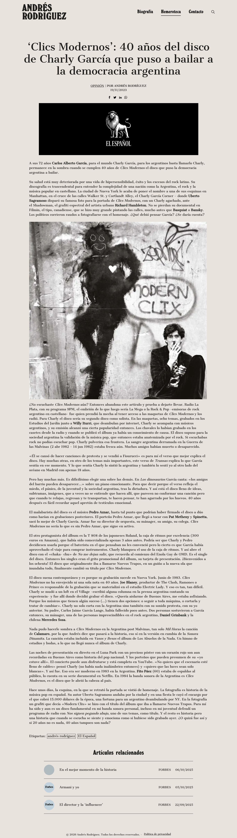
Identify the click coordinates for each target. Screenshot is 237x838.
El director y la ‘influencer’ (81, 805)
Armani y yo (69, 787)
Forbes (165, 770)
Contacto (196, 11)
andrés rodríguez (61, 736)
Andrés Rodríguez (44, 11)
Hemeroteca (171, 11)
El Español (86, 736)
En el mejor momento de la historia (88, 770)
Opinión (97, 86)
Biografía (145, 11)
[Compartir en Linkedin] (120, 97)
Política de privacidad (157, 834)
